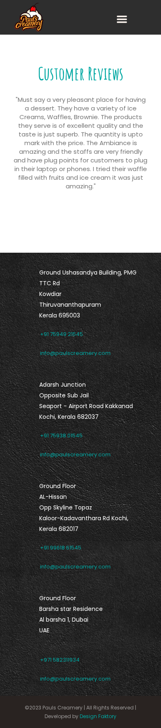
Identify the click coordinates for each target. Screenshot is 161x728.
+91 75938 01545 (61, 435)
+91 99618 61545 (60, 548)
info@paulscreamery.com (75, 353)
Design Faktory (97, 716)
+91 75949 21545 (61, 334)
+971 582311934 (60, 660)
